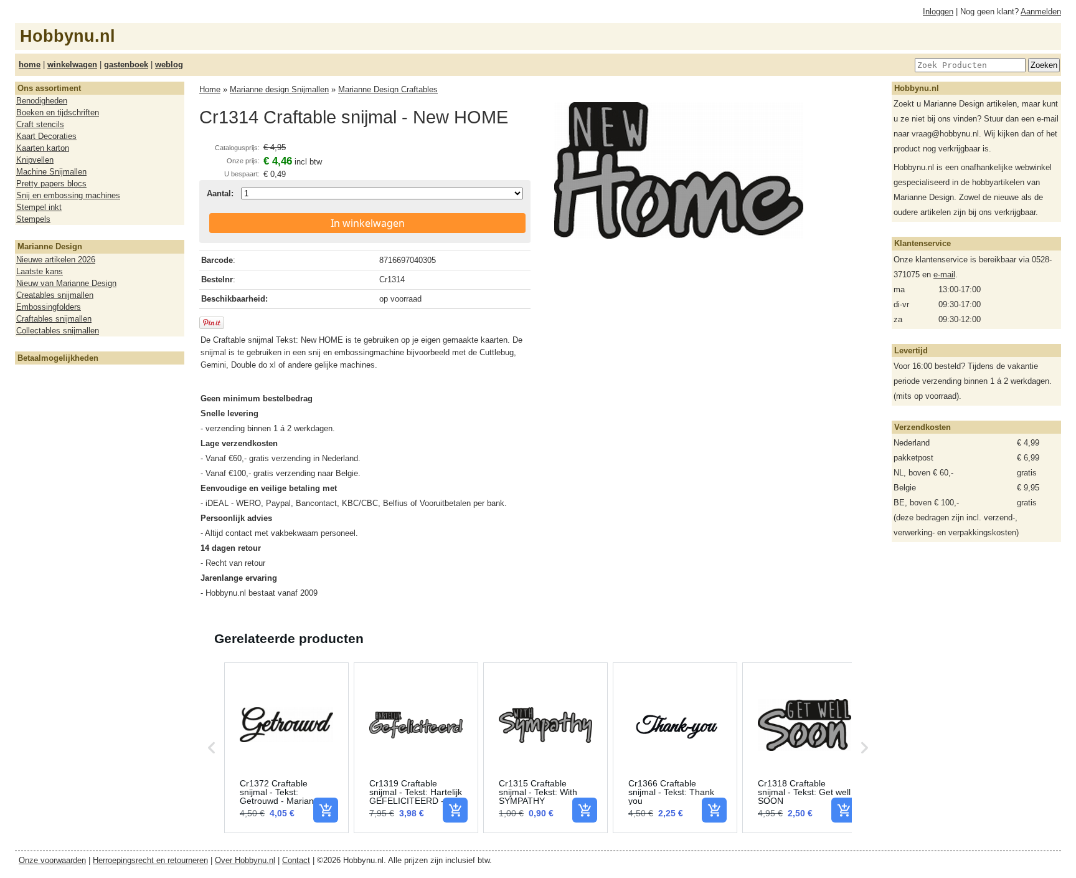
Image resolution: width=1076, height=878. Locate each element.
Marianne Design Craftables (388, 89)
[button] (211, 748)
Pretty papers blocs (51, 183)
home (29, 64)
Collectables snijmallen (57, 330)
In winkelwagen (368, 223)
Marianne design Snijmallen (279, 89)
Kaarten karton (42, 148)
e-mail (944, 274)
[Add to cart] (325, 810)
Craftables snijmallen (54, 318)
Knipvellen (35, 160)
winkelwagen (72, 64)
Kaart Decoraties (46, 136)
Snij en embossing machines (68, 195)
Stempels (33, 219)
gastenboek (126, 64)
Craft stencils (40, 124)
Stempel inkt (39, 207)
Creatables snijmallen (54, 295)
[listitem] (286, 747)
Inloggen (938, 11)
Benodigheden (41, 100)
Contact (296, 860)
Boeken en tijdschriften (57, 112)
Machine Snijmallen (51, 171)
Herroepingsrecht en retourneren (150, 860)
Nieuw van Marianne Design (66, 283)
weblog (169, 64)
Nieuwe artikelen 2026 (55, 259)
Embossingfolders (48, 307)
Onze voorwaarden (52, 860)
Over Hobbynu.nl (245, 860)
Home (209, 89)
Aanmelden (1041, 11)
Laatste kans (39, 271)
